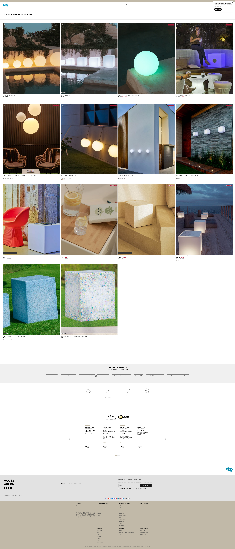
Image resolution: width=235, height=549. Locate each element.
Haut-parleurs (121, 525)
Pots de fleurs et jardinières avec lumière (178, 376)
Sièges (98, 532)
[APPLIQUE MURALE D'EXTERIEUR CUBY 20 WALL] (204, 139)
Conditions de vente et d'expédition (95, 546)
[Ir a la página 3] (118, 455)
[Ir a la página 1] (116, 455)
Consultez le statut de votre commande (147, 507)
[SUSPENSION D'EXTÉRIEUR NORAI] (89, 139)
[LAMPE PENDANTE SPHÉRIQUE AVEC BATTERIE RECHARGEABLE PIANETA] (31, 139)
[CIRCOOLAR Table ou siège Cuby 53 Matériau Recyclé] (31, 299)
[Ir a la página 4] (119, 455)
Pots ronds (99, 509)
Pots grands (99, 515)
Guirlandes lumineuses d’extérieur (121, 376)
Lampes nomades (122, 521)
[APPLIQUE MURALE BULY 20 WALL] (146, 139)
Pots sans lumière (100, 505)
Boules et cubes (121, 513)
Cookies (109, 546)
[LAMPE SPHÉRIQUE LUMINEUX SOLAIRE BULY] (146, 58)
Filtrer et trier (8, 21)
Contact (86, 546)
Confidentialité (104, 546)
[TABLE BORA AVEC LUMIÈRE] (204, 219)
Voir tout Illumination (52, 376)
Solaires (120, 517)
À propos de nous (79, 505)
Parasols (120, 530)
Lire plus (104, 442)
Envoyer (145, 485)
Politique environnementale (127, 546)
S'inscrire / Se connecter (144, 530)
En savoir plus (218, 9)
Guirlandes (121, 509)
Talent (77, 509)
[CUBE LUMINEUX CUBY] (89, 58)
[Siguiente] (165, 439)
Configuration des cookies (116, 546)
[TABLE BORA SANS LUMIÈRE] (89, 219)
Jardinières (99, 513)
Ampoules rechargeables (123, 511)
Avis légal (148, 546)
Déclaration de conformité (141, 546)
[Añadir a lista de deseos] (5, 25)
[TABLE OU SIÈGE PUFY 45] (31, 219)
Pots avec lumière (100, 507)
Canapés (98, 538)
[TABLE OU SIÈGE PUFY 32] (146, 219)
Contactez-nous (143, 505)
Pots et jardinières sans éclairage (155, 376)
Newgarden (5, 12)
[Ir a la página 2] (117, 455)
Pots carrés (99, 511)
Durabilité (77, 507)
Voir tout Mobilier (138, 376)
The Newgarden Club (144, 534)
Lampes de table (121, 507)
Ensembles (99, 536)
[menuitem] (91, 9)
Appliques (120, 523)
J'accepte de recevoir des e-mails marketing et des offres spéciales (134, 488)
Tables (98, 534)
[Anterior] (69, 439)
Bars (98, 540)
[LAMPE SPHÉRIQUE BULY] (31, 58)
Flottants (120, 534)
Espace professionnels (144, 532)
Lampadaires (121, 505)
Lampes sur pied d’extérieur (86, 376)
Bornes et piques (121, 519)
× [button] (232, 2)
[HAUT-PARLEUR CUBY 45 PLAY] (204, 58)
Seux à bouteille (100, 542)
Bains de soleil (99, 530)
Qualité (134, 546)
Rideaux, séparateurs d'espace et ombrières (126, 532)
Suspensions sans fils (103, 376)
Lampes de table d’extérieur (68, 376)
